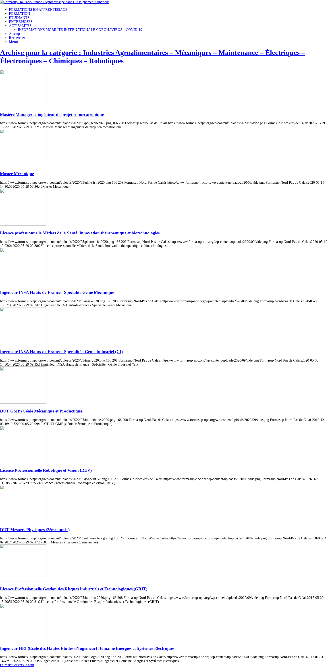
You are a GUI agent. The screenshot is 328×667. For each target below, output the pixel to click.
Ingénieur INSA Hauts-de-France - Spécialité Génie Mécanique (57, 292)
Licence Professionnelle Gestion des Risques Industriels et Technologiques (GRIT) (73, 589)
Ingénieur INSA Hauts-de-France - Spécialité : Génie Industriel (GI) (61, 351)
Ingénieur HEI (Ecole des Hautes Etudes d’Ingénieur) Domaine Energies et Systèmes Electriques (87, 648)
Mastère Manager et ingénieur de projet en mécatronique (52, 114)
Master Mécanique (17, 173)
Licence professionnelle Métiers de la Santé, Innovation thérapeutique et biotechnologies (80, 233)
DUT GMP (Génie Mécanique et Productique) (41, 411)
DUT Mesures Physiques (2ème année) (35, 529)
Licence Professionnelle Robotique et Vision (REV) (46, 470)
